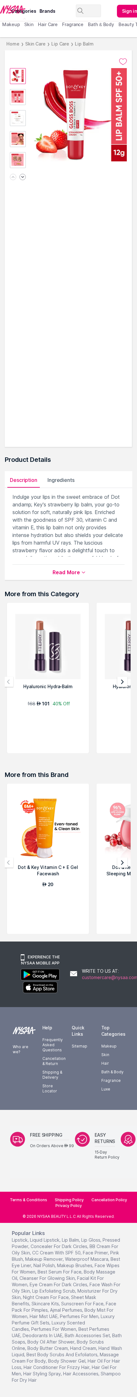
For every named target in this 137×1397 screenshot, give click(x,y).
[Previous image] (13, 177)
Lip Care (60, 43)
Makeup (11, 24)
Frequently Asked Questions (52, 1044)
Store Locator (49, 1088)
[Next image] (22, 177)
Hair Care (48, 24)
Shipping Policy (69, 1199)
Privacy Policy (68, 1205)
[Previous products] (8, 682)
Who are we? (20, 1049)
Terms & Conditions (28, 1199)
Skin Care (35, 43)
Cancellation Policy (109, 1199)
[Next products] (122, 682)
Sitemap (79, 1046)
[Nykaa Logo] (5, 9)
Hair (105, 1063)
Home (12, 43)
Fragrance (72, 24)
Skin (28, 24)
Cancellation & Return (54, 1061)
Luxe (105, 1089)
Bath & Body (101, 24)
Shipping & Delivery (52, 1075)
